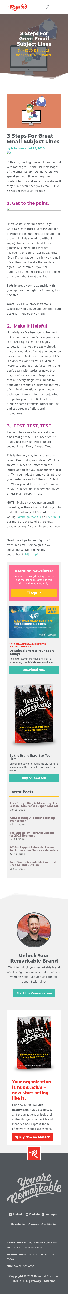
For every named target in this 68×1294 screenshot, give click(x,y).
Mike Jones (30, 50)
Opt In (36, 593)
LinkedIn (18, 1214)
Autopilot (54, 517)
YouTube (34, 1214)
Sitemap (49, 1281)
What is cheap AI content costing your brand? (32, 819)
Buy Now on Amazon (34, 1137)
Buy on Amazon (34, 778)
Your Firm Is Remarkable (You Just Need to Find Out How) (32, 864)
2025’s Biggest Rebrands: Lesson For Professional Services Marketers (33, 849)
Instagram (52, 1214)
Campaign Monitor (28, 517)
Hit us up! (31, 554)
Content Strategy (39, 55)
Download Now (34, 670)
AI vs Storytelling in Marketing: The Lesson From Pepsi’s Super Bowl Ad (33, 804)
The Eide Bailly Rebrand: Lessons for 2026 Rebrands (31, 834)
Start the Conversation (34, 993)
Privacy (36, 1281)
